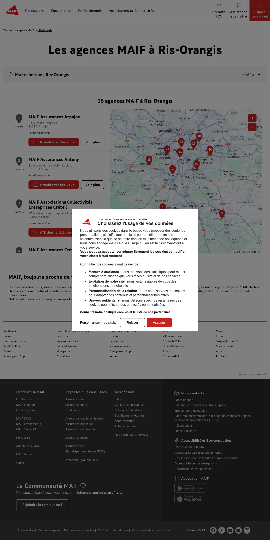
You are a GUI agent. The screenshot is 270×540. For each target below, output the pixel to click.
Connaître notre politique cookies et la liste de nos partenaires (125, 312)
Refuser (132, 322)
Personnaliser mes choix (98, 322)
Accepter (159, 322)
